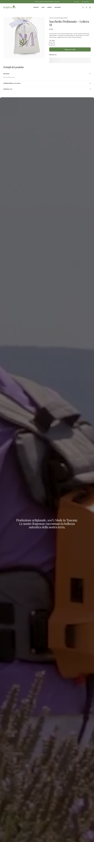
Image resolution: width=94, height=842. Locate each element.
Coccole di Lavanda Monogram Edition (58, 18)
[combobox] (77, 1)
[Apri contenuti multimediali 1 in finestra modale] (24, 37)
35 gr (52, 43)
